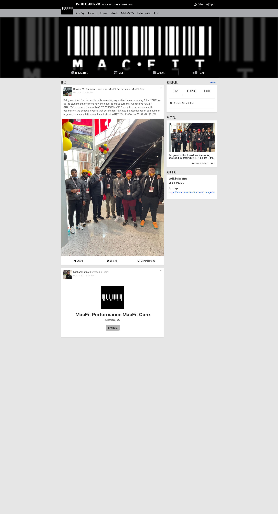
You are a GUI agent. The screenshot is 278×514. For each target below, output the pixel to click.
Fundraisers (102, 13)
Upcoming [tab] (191, 91)
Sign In (212, 4)
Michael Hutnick (82, 271)
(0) (114, 260)
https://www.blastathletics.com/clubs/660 (192, 192)
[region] (192, 144)
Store (155, 13)
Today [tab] (176, 91)
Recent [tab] (207, 91)
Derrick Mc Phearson (84, 89)
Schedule (114, 13)
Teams (91, 13)
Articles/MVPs (127, 13)
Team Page (113, 328)
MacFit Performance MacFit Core (127, 89)
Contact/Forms (143, 13)
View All (213, 82)
